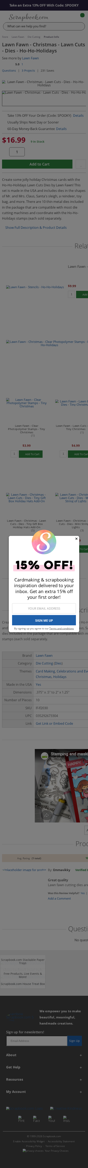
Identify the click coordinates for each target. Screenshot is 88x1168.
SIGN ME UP (44, 620)
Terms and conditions (61, 628)
